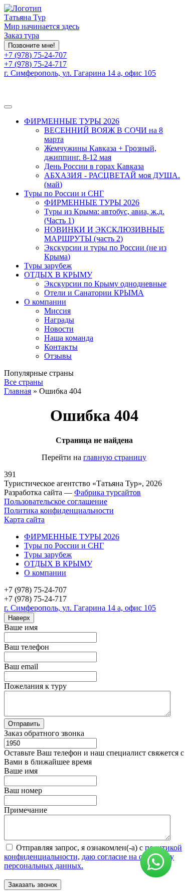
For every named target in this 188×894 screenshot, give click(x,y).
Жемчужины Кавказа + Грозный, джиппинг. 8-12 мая (100, 153)
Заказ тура (21, 35)
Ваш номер (23, 790)
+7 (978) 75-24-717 (35, 64)
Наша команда (68, 338)
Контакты (61, 347)
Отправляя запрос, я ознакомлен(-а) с (93, 856)
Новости (59, 329)
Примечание (25, 810)
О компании (45, 301)
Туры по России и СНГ (64, 193)
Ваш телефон (26, 647)
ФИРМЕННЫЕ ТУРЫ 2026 (71, 121)
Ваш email (21, 666)
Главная (17, 391)
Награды (59, 320)
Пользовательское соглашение (55, 501)
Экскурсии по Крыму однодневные (105, 283)
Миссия (57, 311)
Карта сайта (24, 519)
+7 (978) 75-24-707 (35, 55)
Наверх (19, 618)
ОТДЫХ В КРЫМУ (58, 274)
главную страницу (114, 457)
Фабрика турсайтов (107, 492)
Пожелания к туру (35, 686)
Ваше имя (21, 627)
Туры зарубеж (48, 265)
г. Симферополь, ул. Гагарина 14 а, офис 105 (80, 73)
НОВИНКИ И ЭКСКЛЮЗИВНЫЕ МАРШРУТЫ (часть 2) (104, 234)
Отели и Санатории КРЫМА (94, 292)
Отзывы (58, 356)
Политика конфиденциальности (59, 510)
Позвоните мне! (31, 45)
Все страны (23, 382)
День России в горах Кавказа (94, 166)
